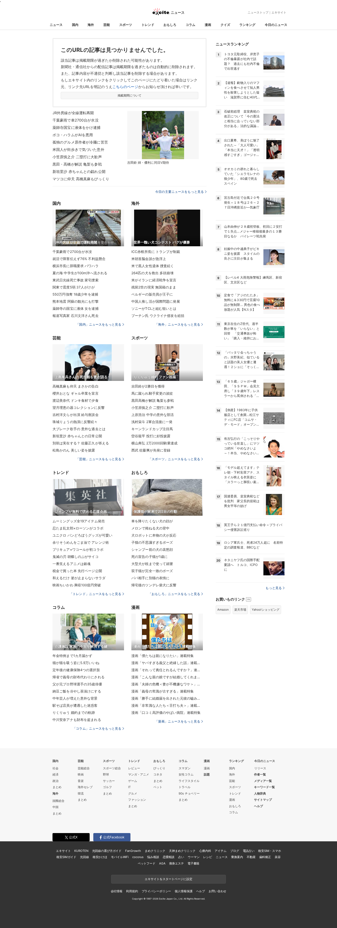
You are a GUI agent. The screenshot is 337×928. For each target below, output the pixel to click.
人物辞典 (260, 793)
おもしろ (169, 25)
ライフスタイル (189, 781)
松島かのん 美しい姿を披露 (73, 450)
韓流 (81, 793)
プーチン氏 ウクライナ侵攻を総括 (157, 315)
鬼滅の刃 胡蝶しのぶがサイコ (75, 556)
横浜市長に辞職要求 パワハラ (75, 266)
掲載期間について (130, 95)
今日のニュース (276, 25)
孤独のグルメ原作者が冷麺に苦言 (80, 142)
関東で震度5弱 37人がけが (73, 287)
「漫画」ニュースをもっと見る (177, 721)
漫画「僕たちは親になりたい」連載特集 (162, 656)
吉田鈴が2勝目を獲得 (148, 386)
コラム (190, 25)
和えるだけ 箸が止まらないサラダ (78, 578)
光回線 (84, 857)
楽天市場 (240, 609)
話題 (207, 774)
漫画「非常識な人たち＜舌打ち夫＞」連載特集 (167, 705)
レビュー (134, 768)
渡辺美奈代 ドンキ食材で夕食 (75, 400)
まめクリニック (155, 851)
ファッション (137, 799)
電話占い (248, 851)
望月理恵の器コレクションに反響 (78, 407)
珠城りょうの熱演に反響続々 (75, 422)
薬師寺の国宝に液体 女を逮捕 (75, 308)
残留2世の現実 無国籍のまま (153, 287)
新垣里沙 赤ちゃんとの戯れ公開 (78, 171)
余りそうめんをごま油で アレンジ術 (80, 542)
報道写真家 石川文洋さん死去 (75, 315)
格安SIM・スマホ (269, 851)
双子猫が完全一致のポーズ (152, 571)
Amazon (223, 609)
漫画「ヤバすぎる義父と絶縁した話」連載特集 (167, 663)
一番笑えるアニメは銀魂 (71, 564)
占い (181, 857)
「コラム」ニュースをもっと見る (97, 728)
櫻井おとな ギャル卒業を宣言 (75, 393)
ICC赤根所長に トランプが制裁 (155, 251)
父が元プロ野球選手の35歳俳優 (77, 684)
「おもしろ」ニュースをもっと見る (174, 594)
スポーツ (125, 25)
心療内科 (205, 851)
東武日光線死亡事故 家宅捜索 (75, 280)
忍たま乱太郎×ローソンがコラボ (77, 528)
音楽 (81, 781)
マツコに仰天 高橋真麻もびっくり (80, 179)
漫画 (208, 25)
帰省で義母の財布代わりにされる (78, 677)
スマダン (185, 768)
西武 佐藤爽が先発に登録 (150, 450)
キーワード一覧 (264, 787)
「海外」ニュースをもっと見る (177, 324)
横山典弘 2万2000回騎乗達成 (154, 443)
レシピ (207, 857)
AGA (162, 863)
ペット (157, 787)
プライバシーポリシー (156, 891)
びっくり (159, 768)
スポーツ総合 (112, 768)
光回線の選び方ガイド (107, 851)
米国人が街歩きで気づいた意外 (78, 149)
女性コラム (186, 774)
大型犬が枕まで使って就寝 (152, 564)
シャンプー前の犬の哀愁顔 (152, 549)
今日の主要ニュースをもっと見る (179, 192)
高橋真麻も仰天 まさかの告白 (75, 386)
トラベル (185, 787)
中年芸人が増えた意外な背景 (75, 698)
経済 (55, 774)
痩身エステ (176, 863)
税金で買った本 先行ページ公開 (77, 571)
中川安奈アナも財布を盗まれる (76, 719)
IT (129, 787)
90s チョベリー (189, 793)
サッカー (109, 781)
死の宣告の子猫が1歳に (149, 556)
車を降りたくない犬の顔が (152, 521)
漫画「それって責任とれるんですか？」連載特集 (167, 670)
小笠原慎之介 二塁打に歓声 (152, 407)
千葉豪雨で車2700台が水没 (75, 120)
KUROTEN (81, 851)
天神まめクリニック (182, 851)
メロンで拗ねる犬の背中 (150, 528)
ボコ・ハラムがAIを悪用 (72, 135)
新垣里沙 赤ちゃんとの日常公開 (77, 436)
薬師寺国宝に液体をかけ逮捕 (76, 127)
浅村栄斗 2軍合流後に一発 (152, 422)
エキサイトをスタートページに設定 (168, 879)
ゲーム (132, 781)
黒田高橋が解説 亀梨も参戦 (152, 400)
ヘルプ (258, 806)
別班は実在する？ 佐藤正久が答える (80, 443)
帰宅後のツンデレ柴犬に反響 (154, 585)
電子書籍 (193, 863)
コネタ (157, 774)
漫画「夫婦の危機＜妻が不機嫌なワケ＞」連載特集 (167, 684)
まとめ (56, 787)
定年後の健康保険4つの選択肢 (76, 670)
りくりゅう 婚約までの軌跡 (73, 712)
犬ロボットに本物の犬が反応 (154, 535)
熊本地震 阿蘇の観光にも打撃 (75, 301)
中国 (55, 807)
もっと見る (273, 588)
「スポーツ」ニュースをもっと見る (174, 459)
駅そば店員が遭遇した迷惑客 (75, 705)
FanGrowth (133, 851)
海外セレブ (85, 787)
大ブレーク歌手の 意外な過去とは (78, 429)
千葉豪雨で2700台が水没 (72, 251)
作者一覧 (260, 774)
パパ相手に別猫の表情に (150, 578)
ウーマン (193, 857)
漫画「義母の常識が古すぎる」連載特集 (162, 691)
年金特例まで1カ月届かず (72, 656)
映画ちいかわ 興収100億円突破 (76, 585)
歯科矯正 (265, 857)
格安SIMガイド (66, 857)
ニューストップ (258, 12)
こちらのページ (125, 86)
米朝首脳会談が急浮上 (148, 259)
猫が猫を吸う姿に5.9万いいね (75, 663)
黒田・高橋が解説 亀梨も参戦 (77, 164)
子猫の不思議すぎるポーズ (152, 542)
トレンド (147, 25)
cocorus (138, 857)
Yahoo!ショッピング (265, 609)
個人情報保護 (183, 891)
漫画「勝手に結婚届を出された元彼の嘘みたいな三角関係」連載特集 (167, 698)
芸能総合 (84, 768)
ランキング (247, 25)
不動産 (251, 857)
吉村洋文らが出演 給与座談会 (75, 415)
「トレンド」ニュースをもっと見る (95, 594)
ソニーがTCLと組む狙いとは (153, 308)
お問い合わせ (217, 891)
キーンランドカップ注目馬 (152, 429)
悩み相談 (153, 857)
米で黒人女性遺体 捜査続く (152, 266)
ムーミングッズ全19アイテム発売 (78, 521)
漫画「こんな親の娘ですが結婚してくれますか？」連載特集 (167, 677)
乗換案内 (237, 857)
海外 (91, 25)
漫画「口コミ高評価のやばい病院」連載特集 (166, 712)
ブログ (234, 851)
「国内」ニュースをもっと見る (98, 324)
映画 (81, 774)
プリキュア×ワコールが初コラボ (77, 549)
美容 (278, 857)
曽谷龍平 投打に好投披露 (150, 436)
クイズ (225, 25)
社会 (55, 768)
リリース (260, 768)
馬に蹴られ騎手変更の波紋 (152, 393)
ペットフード (146, 863)
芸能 (106, 25)
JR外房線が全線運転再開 (73, 113)
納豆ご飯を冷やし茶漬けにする (76, 691)
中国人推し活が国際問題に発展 (155, 301)
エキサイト (278, 12)
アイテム (220, 851)
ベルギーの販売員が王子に (152, 294)
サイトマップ (263, 799)
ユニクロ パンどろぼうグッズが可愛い (82, 535)
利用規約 (132, 891)
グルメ (132, 793)
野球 (106, 774)
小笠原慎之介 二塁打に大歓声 (77, 157)
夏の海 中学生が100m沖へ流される (79, 273)
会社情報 (116, 891)
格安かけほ (100, 857)
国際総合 (58, 801)
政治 (55, 781)
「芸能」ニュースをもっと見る (98, 459)
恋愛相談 (168, 857)
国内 (75, 25)
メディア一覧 (263, 781)
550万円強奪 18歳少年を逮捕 (75, 294)
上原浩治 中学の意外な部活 (152, 415)
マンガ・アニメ (138, 774)
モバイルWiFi (120, 857)
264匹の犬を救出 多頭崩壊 (152, 273)
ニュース (56, 25)
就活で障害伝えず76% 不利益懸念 (78, 259)
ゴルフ (107, 787)
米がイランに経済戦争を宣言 (154, 280)
